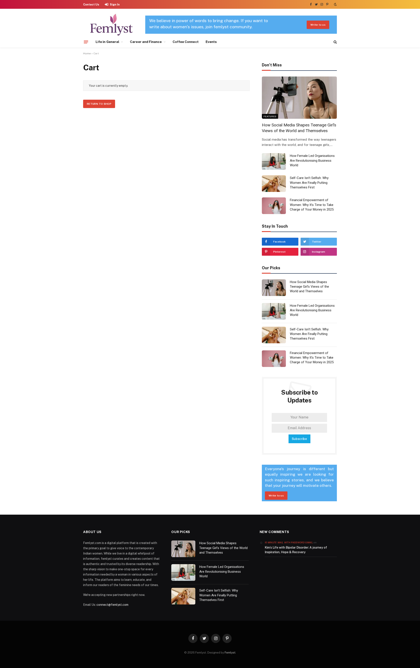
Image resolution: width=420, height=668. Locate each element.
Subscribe (299, 439)
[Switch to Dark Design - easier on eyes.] (335, 4)
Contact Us (91, 4)
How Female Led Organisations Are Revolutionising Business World (312, 160)
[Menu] (86, 42)
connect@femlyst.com (112, 604)
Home (87, 53)
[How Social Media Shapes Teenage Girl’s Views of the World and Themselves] (299, 97)
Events (211, 42)
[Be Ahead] (111, 24)
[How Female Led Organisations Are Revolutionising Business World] (274, 161)
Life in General (107, 42)
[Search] (335, 42)
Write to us (318, 24)
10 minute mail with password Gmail (289, 542)
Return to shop (99, 103)
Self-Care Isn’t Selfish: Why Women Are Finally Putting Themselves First (309, 182)
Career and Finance (146, 42)
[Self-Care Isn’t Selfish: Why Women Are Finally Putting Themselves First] (274, 183)
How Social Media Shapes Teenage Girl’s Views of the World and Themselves (299, 127)
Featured (270, 116)
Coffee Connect (186, 42)
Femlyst (230, 652)
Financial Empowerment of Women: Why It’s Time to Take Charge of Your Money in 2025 (312, 204)
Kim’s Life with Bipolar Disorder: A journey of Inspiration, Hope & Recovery (296, 550)
